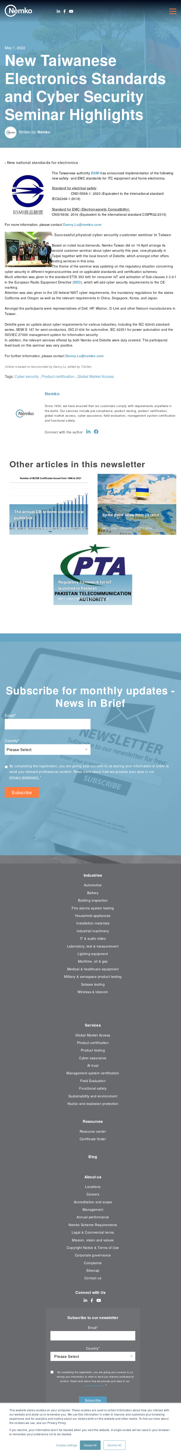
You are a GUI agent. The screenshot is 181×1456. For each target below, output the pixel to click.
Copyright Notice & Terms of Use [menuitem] (93, 1247)
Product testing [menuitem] (93, 1050)
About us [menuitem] (92, 1177)
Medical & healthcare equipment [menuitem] (93, 969)
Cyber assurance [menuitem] (92, 1058)
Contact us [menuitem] (93, 1278)
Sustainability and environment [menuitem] (92, 1096)
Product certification (57, 376)
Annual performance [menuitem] (93, 1217)
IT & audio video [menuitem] (93, 938)
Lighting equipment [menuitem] (93, 953)
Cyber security (27, 376)
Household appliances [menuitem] (92, 915)
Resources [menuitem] (93, 1121)
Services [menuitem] (93, 1025)
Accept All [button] (90, 1445)
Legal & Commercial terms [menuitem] (93, 1232)
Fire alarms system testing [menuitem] (93, 908)
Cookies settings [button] (66, 1445)
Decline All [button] (114, 1445)
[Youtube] (71, 11)
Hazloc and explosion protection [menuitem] (93, 1103)
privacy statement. (24, 777)
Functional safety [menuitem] (93, 1088)
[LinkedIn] (58, 11)
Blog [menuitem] (92, 1156)
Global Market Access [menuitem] (92, 1035)
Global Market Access (95, 376)
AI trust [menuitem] (93, 1065)
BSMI (95, 173)
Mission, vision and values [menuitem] (93, 1240)
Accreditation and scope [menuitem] (93, 1202)
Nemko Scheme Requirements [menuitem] (93, 1224)
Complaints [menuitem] (93, 1262)
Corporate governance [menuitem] (93, 1255)
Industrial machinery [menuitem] (93, 930)
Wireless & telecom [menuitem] (93, 991)
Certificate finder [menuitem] (93, 1138)
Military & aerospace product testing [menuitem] (93, 976)
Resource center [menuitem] (93, 1131)
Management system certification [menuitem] (92, 1073)
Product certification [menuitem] (93, 1042)
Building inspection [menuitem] (93, 900)
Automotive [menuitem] (93, 885)
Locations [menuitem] (92, 1186)
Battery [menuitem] (93, 892)
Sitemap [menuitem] (92, 1270)
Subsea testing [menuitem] (93, 984)
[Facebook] (64, 11)
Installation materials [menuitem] (92, 923)
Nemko (43, 132)
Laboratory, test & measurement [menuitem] (93, 946)
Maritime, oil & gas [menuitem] (93, 961)
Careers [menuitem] (92, 1194)
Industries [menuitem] (93, 875)
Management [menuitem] (92, 1209)
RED (77, 282)
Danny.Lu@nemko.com (82, 224)
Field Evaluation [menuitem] (93, 1080)
